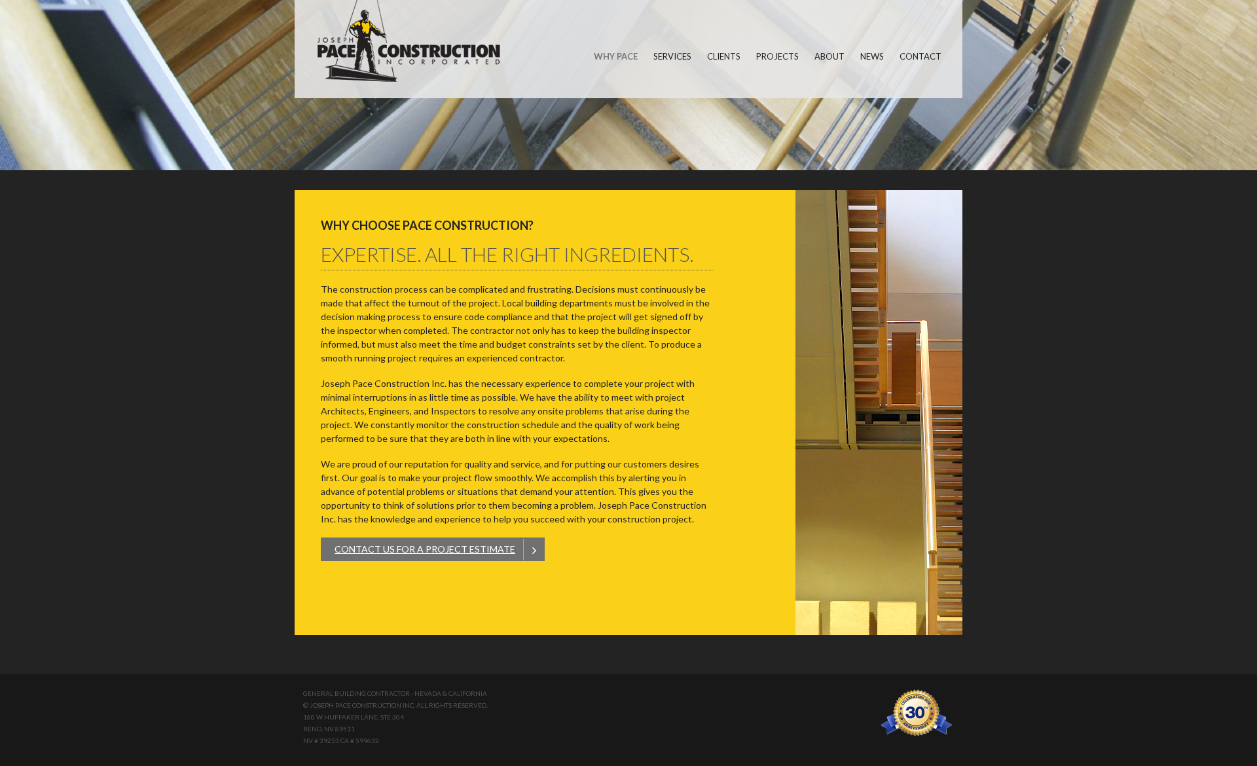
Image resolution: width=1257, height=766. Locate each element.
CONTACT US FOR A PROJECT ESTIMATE (425, 549)
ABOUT (829, 56)
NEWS (872, 56)
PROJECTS (777, 56)
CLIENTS (723, 56)
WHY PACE (616, 56)
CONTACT (920, 56)
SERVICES (672, 56)
